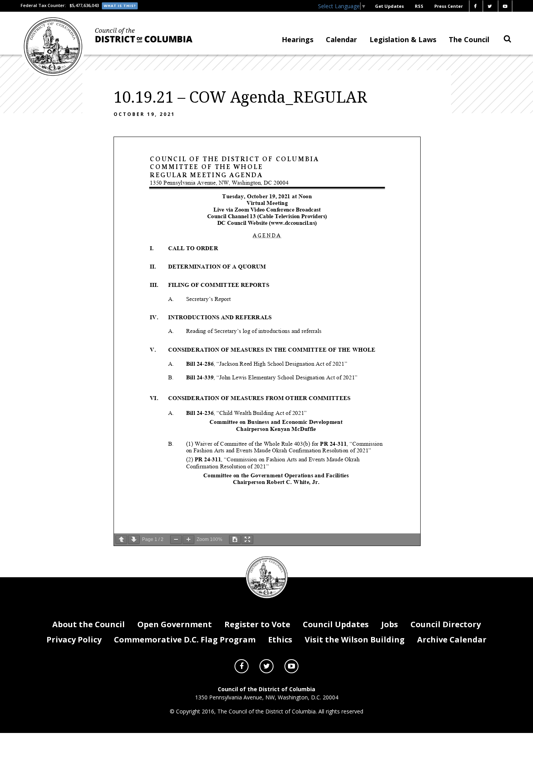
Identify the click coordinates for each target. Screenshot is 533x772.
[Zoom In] (188, 539)
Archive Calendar (452, 639)
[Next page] (134, 539)
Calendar (341, 39)
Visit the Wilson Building (355, 639)
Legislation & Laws (403, 39)
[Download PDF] (235, 539)
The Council (469, 39)
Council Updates (336, 624)
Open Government (174, 624)
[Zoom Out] (176, 539)
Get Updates (389, 6)
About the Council (88, 624)
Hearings (297, 39)
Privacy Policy (73, 639)
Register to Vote (257, 624)
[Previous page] (121, 539)
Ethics (280, 639)
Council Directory (445, 624)
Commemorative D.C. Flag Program (185, 639)
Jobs (389, 624)
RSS (419, 6)
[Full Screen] (247, 539)
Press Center (448, 6)
